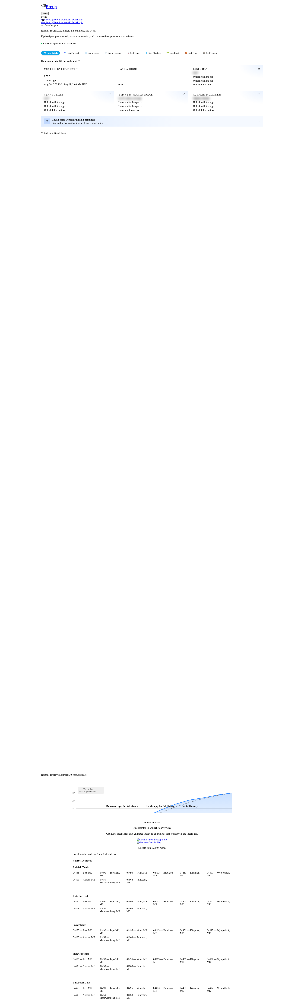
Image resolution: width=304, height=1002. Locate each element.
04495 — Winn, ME (137, 872)
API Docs (72, 19)
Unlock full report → (203, 84)
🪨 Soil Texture (210, 53)
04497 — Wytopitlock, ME (218, 874)
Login (80, 19)
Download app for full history (122, 806)
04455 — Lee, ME (82, 872)
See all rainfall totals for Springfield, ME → (94, 854)
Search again (51, 25)
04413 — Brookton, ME (163, 874)
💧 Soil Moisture (153, 53)
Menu (45, 14)
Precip (51, 7)
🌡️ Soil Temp (133, 53)
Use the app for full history (160, 806)
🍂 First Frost (190, 53)
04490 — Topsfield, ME (110, 874)
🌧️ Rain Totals (50, 53)
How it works (60, 19)
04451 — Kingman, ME (190, 874)
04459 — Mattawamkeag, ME (110, 881)
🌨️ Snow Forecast (113, 53)
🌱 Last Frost (172, 53)
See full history (190, 806)
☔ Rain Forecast (71, 53)
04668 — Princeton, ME (137, 881)
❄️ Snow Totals (92, 53)
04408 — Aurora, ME (84, 879)
